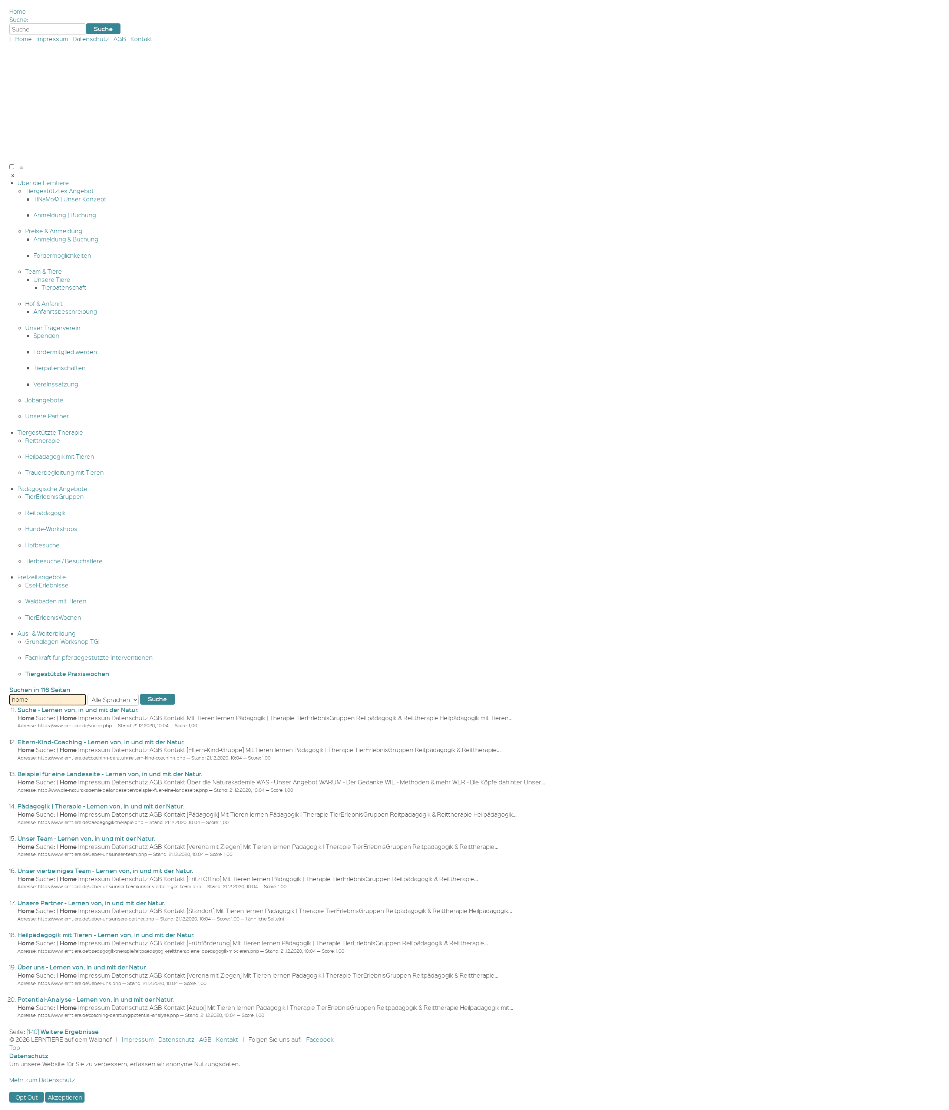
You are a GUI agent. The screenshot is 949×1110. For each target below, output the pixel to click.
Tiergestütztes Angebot (59, 191)
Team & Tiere (43, 271)
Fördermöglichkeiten (62, 255)
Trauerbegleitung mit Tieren (64, 472)
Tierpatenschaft (64, 287)
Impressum (52, 39)
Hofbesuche (42, 545)
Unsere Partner (47, 416)
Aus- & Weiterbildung (46, 633)
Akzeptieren (65, 1097)
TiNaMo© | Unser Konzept (69, 199)
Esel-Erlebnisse (47, 585)
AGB (119, 39)
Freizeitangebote (41, 577)
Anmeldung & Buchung (65, 239)
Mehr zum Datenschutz (42, 1080)
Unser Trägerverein (52, 328)
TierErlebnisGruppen (54, 496)
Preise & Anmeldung (53, 231)
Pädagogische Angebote (52, 489)
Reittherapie (42, 440)
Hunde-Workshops (51, 529)
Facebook (320, 1039)
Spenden (46, 335)
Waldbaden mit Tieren (55, 601)
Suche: (19, 19)
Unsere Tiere (51, 279)
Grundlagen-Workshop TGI (62, 641)
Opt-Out (27, 1097)
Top (14, 1047)
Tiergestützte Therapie (50, 432)
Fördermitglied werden (65, 352)
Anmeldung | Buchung (64, 215)
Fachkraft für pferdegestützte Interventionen (89, 657)
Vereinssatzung (55, 384)
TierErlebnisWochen (53, 617)
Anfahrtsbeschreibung (65, 311)
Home (17, 11)
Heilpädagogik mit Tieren (59, 456)
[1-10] (33, 1031)
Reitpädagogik (45, 513)
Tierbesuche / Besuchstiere (64, 561)
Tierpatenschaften (59, 368)
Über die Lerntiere (43, 183)
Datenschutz (91, 39)
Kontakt (141, 39)
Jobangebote (44, 400)
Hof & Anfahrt (44, 303)
